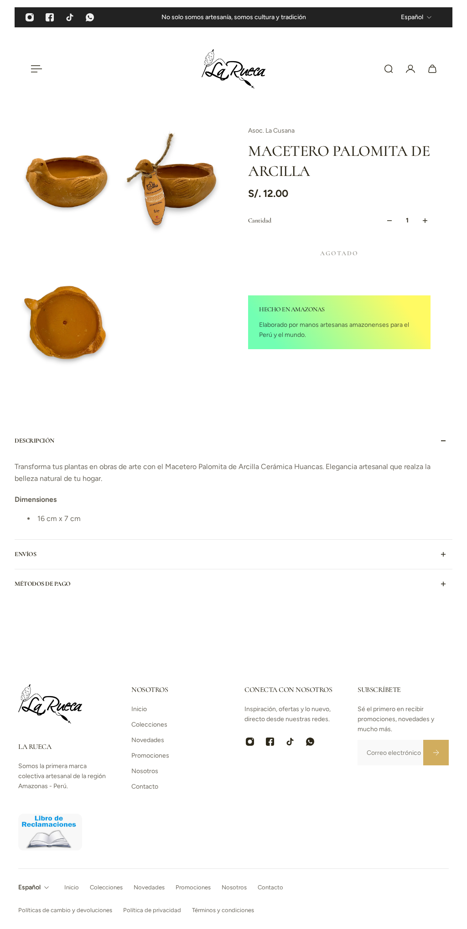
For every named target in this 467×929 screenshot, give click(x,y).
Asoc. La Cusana (271, 130)
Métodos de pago (43, 584)
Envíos (25, 554)
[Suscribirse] (436, 752)
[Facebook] (50, 17)
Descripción (34, 440)
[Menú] (35, 69)
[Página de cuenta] (410, 69)
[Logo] (233, 69)
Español (29, 887)
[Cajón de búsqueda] (389, 69)
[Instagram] (30, 17)
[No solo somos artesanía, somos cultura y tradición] (233, 17)
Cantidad (259, 220)
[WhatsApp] (90, 17)
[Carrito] (432, 69)
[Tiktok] (70, 17)
